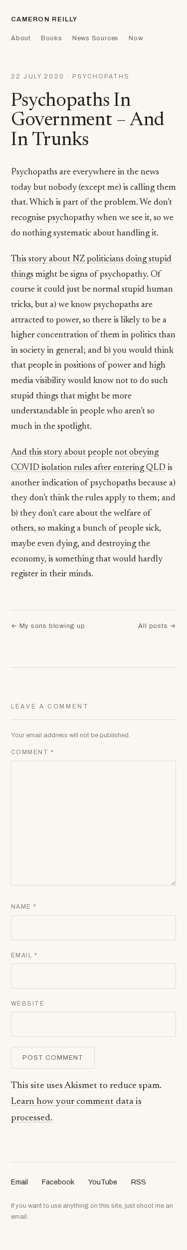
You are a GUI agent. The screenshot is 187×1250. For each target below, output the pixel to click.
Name (24, 906)
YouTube (102, 1182)
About (21, 38)
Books (51, 38)
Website (27, 1003)
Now (136, 38)
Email (24, 955)
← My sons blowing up (48, 626)
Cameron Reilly (44, 19)
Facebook (58, 1182)
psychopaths (101, 76)
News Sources (95, 38)
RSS (138, 1182)
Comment (32, 752)
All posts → (157, 626)
